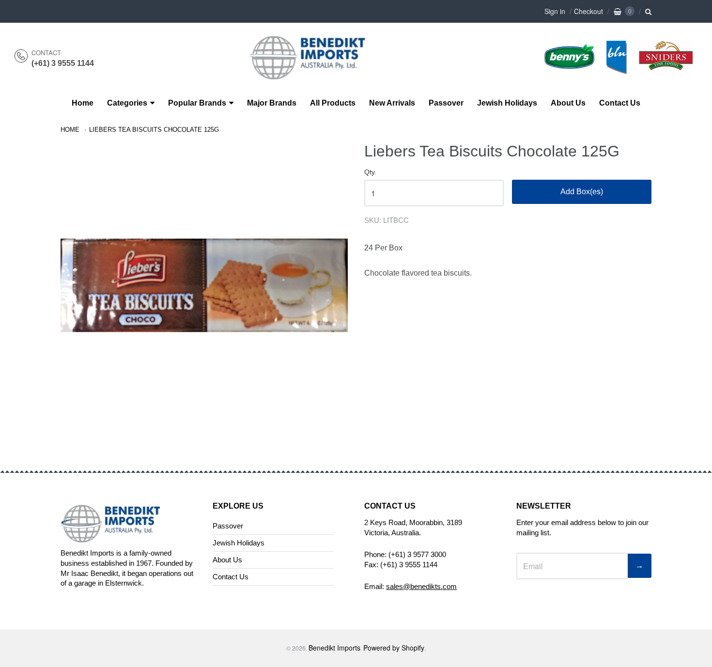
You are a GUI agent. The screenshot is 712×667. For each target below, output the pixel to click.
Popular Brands (197, 103)
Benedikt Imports (334, 647)
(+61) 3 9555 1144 (62, 63)
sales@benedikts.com (421, 586)
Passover (446, 103)
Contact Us (619, 103)
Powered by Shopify (393, 647)
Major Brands (271, 103)
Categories (127, 103)
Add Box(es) (581, 191)
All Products (333, 103)
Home (82, 103)
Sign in (554, 11)
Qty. (370, 172)
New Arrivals (392, 103)
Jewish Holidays (507, 103)
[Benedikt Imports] (317, 74)
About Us (568, 103)
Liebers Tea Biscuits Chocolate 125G (154, 129)
